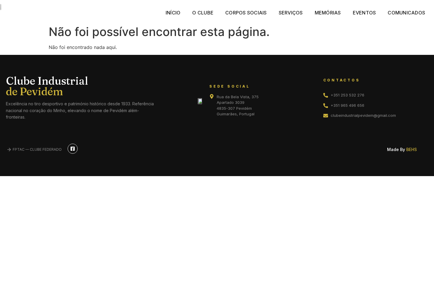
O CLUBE (202, 13)
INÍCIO (173, 13)
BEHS (411, 149)
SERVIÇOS (291, 13)
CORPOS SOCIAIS (246, 13)
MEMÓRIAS (328, 13)
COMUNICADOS (406, 13)
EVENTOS (364, 13)
